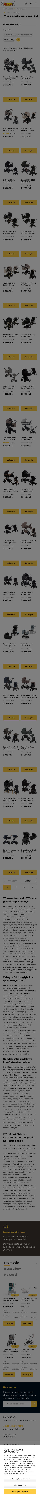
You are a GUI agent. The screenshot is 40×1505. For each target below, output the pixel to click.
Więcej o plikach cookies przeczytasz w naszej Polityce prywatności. (19, 1472)
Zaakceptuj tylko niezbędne (20, 1479)
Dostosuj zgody (20, 1485)
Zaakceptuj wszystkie (20, 1492)
